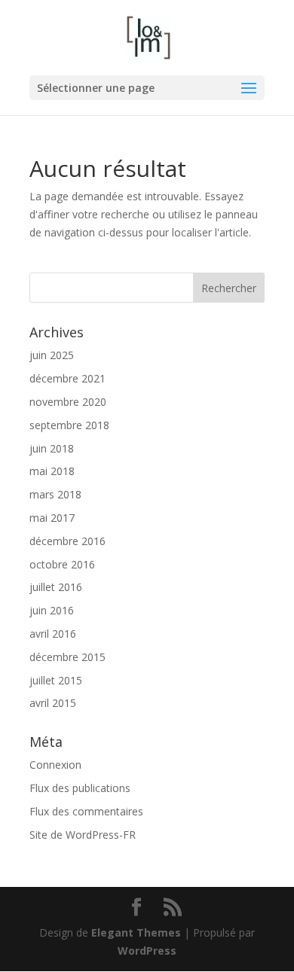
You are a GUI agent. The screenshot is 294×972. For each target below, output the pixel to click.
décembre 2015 (67, 657)
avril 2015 (52, 703)
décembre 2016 (67, 541)
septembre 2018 (69, 425)
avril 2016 (52, 633)
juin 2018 (51, 448)
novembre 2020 (67, 402)
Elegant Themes (136, 932)
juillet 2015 (55, 680)
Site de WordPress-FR (82, 834)
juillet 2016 (55, 587)
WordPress (147, 950)
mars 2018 (55, 494)
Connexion (55, 764)
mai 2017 (52, 517)
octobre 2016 (62, 564)
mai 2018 (52, 471)
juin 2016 (51, 610)
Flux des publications (79, 788)
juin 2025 (51, 355)
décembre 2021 (67, 378)
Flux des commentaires (86, 811)
